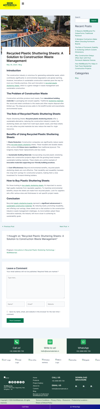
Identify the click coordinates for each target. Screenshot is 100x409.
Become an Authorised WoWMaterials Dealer (41, 394)
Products (36, 380)
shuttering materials (56, 101)
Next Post (64, 226)
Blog (20, 65)
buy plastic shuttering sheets (32, 185)
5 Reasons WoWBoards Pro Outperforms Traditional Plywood (85, 33)
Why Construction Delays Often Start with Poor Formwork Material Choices (85, 58)
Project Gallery (38, 383)
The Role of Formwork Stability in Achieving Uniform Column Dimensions (86, 49)
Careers (35, 388)
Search (77, 17)
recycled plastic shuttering (21, 145)
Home (35, 377)
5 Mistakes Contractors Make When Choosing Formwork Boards (86, 41)
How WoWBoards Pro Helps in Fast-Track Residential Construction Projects (86, 66)
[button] (60, 4)
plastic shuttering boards (23, 203)
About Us (36, 386)
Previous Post (8, 226)
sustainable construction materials (19, 206)
